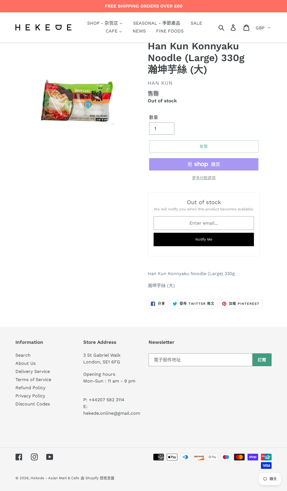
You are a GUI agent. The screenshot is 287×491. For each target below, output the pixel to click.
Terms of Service (33, 379)
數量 (153, 117)
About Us (25, 363)
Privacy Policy (30, 395)
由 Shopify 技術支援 (97, 478)
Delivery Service (32, 371)
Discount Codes (32, 404)
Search (23, 355)
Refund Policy (30, 387)
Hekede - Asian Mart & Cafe (55, 478)
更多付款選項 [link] (204, 178)
